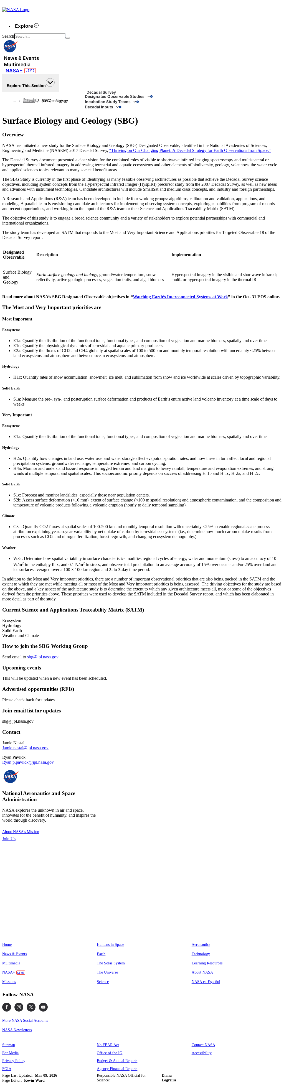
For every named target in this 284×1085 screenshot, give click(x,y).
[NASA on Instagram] (18, 1007)
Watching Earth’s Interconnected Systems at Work (180, 296)
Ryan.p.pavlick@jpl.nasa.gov (28, 762)
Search (8, 36)
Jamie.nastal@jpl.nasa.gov (25, 747)
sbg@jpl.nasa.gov (43, 656)
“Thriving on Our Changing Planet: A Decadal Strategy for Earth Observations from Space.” (190, 150)
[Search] (67, 38)
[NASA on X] (31, 1007)
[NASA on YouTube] (43, 1007)
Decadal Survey (101, 92)
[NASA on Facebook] (6, 1007)
